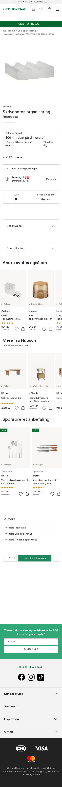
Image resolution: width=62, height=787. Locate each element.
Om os (9, 731)
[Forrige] (6, 69)
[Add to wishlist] (16, 329)
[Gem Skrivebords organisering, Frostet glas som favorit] (56, 558)
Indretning (9, 30)
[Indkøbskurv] (49, 9)
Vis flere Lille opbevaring (18, 534)
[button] (9, 123)
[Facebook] (21, 677)
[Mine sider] (34, 9)
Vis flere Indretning (15, 528)
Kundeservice (13, 693)
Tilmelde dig (48, 144)
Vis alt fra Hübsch (13, 345)
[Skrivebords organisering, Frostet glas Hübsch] (31, 69)
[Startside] (14, 9)
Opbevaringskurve (14, 33)
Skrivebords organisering (40, 34)
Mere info (51, 179)
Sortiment (11, 706)
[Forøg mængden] (14, 558)
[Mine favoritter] (41, 9)
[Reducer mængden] (5, 558)
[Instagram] (31, 677)
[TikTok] (40, 677)
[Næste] (56, 69)
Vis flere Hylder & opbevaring (21, 540)
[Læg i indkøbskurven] (23, 329)
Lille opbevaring (27, 30)
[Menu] (57, 9)
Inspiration (11, 719)
